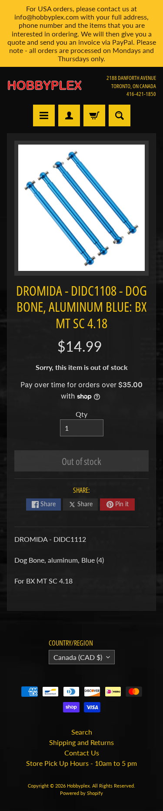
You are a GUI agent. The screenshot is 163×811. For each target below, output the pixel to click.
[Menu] (44, 115)
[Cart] (94, 115)
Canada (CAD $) (77, 657)
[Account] (69, 115)
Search (81, 732)
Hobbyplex (78, 785)
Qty (81, 414)
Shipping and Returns (81, 742)
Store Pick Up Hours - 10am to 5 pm (81, 763)
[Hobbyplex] (44, 85)
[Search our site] (119, 115)
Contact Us (81, 752)
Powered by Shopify (81, 793)
